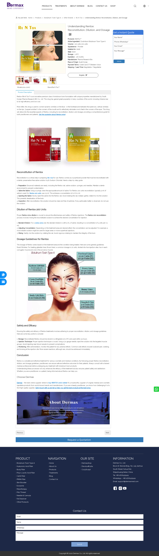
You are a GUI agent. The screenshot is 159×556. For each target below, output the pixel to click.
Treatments (53, 473)
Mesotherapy (22, 489)
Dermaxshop (87, 463)
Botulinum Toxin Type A (26, 463)
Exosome (20, 486)
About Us (52, 466)
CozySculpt (86, 470)
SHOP (113, 6)
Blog (51, 476)
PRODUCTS (47, 6)
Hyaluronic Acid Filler (25, 466)
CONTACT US (101, 6)
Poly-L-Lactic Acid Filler (26, 473)
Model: (19, 87)
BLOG (90, 6)
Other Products (22, 502)
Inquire (81, 75)
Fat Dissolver (21, 499)
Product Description (25, 92)
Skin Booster (21, 483)
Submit (119, 61)
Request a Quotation (79, 439)
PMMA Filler (21, 479)
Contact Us (53, 479)
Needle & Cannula (24, 495)
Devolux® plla (87, 466)
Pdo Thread (21, 492)
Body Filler (21, 470)
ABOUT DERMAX (77, 6)
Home (51, 463)
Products (52, 470)
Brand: (50, 87)
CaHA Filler (21, 476)
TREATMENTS (61, 6)
